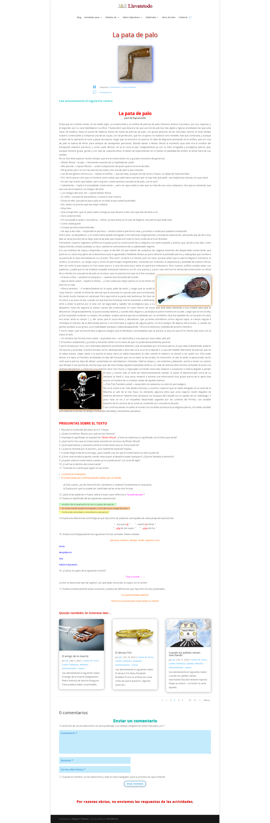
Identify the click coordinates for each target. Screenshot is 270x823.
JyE (67, 660)
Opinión (190, 663)
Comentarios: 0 (105, 92)
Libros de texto (169, 17)
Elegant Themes (80, 819)
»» (200, 700)
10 (190, 700)
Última (207, 700)
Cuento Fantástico (129, 87)
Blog (79, 17)
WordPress (112, 819)
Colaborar (183, 17)
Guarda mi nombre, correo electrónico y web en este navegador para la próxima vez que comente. (113, 776)
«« (162, 700)
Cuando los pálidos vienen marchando (184, 654)
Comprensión (114, 87)
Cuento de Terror (91, 660)
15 (195, 700)
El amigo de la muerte (75, 656)
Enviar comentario (135, 783)
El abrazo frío (123, 652)
